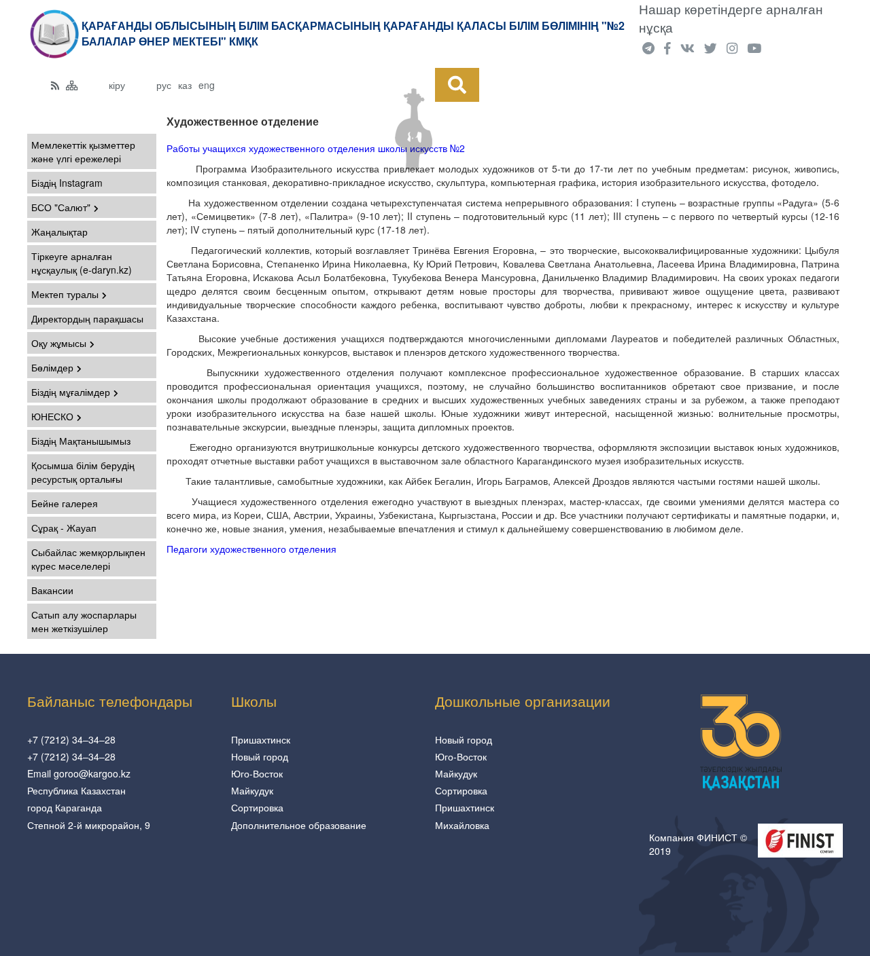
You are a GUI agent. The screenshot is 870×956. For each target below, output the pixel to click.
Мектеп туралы (65, 294)
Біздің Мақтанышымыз (80, 440)
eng (206, 85)
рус (163, 85)
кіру (117, 85)
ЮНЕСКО (52, 416)
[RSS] (55, 85)
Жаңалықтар (59, 231)
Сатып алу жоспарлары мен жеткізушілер (84, 621)
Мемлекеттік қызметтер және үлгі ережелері (83, 151)
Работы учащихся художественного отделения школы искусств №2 (316, 148)
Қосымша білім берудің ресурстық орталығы (83, 471)
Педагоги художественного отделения (251, 548)
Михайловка (462, 825)
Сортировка (257, 807)
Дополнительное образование (298, 825)
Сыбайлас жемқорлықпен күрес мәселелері (88, 558)
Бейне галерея (64, 503)
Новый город (259, 756)
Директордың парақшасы (87, 318)
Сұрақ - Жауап (64, 527)
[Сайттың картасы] (72, 85)
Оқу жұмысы (58, 343)
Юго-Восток (257, 773)
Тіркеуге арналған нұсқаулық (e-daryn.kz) (81, 262)
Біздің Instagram (67, 182)
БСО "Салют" (60, 207)
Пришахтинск (260, 739)
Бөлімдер (52, 367)
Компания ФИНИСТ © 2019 (698, 844)
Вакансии (52, 590)
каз (185, 85)
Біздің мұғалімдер (70, 392)
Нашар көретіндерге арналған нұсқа (731, 18)
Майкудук (252, 790)
